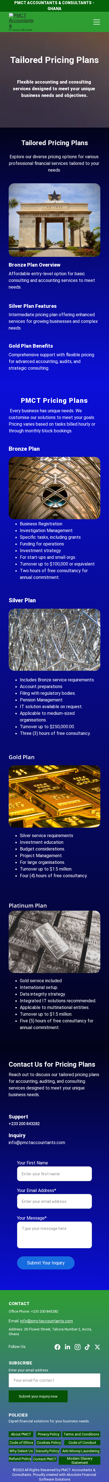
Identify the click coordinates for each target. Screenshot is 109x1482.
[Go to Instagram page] (77, 1347)
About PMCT (21, 1434)
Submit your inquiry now (38, 1396)
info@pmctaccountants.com (46, 1321)
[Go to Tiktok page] (87, 1347)
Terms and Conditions (81, 1434)
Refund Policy (20, 1459)
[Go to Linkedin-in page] (67, 1347)
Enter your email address (28, 1370)
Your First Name (32, 1163)
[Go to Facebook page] (57, 1347)
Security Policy (47, 1451)
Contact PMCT (44, 1459)
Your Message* (32, 1218)
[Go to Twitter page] (97, 1347)
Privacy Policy (48, 1434)
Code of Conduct (82, 1442)
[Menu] (96, 22)
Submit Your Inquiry (46, 1263)
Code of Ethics (21, 1442)
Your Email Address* (36, 1190)
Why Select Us (21, 1451)
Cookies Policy (49, 1442)
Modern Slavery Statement (79, 1460)
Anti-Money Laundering (80, 1451)
